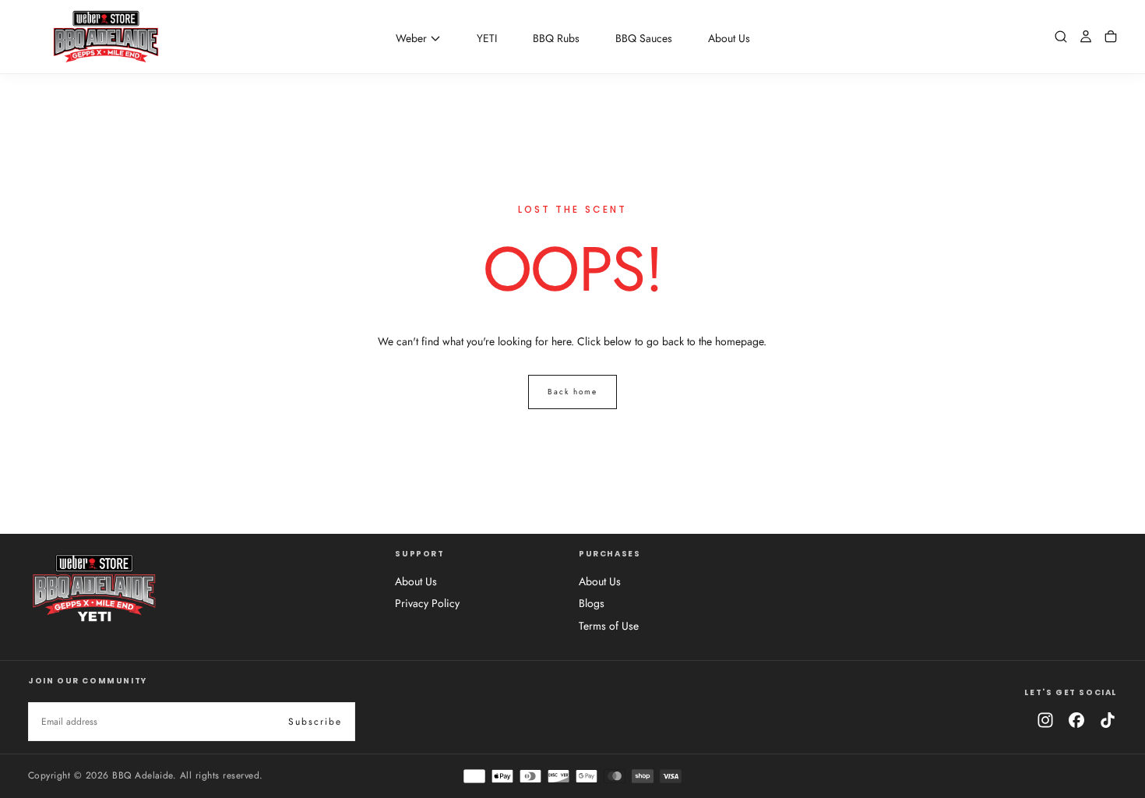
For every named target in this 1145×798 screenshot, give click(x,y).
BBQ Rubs (556, 38)
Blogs (591, 603)
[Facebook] (1076, 720)
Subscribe (315, 722)
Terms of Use (609, 626)
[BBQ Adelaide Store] (94, 587)
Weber (411, 38)
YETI (487, 38)
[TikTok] (1107, 720)
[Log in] (1086, 37)
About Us (729, 38)
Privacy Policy (427, 603)
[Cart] (1111, 37)
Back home (572, 391)
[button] (1061, 37)
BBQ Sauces (643, 38)
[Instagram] (1045, 720)
